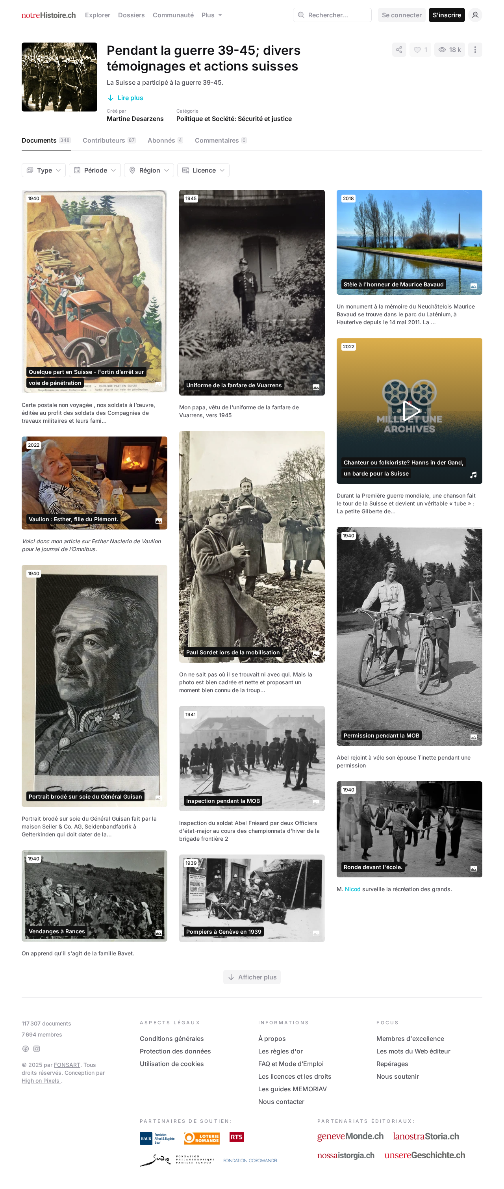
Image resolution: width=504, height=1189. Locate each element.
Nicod (353, 889)
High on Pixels (41, 1080)
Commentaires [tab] (220, 140)
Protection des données (175, 1051)
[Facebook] (26, 1049)
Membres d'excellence (410, 1038)
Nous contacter (281, 1101)
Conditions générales (172, 1038)
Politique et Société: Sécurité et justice (234, 119)
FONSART (67, 1064)
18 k (455, 50)
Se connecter (402, 15)
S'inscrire (447, 15)
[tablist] (252, 140)
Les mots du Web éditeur (413, 1051)
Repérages (392, 1064)
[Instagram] (37, 1049)
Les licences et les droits (295, 1076)
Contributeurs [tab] (109, 140)
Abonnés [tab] (165, 140)
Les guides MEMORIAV (292, 1089)
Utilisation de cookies (172, 1064)
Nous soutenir (397, 1076)
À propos (272, 1038)
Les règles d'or (280, 1051)
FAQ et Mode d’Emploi (291, 1064)
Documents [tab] (46, 140)
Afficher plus (257, 977)
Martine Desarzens (135, 119)
